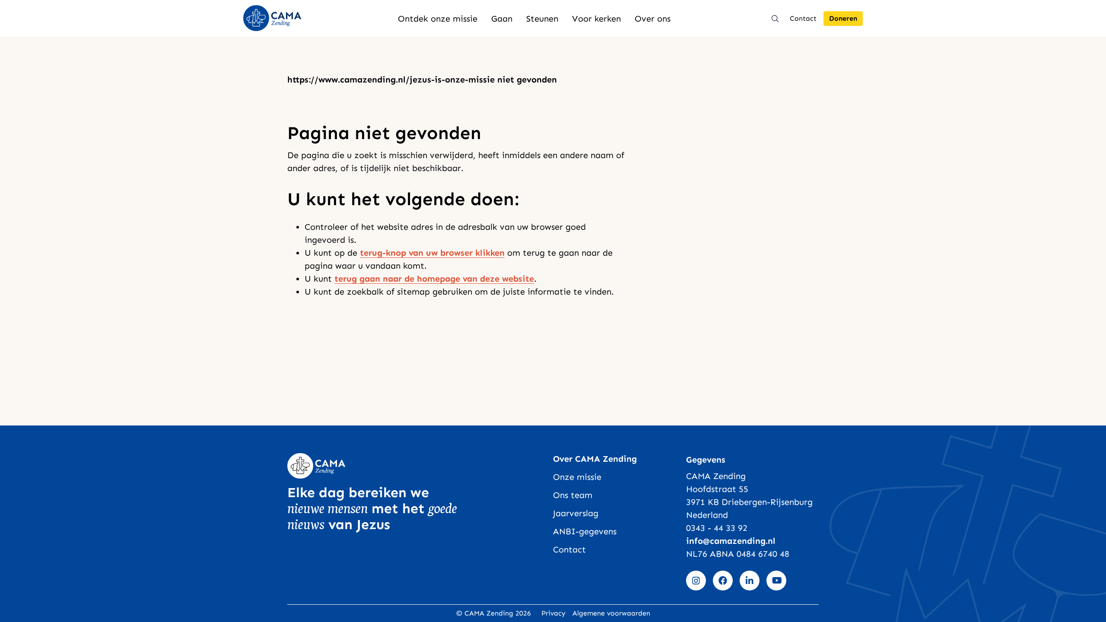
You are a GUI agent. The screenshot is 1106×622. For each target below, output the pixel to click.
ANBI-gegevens (585, 531)
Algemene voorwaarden (611, 613)
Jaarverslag (575, 513)
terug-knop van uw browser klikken (432, 253)
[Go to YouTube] (776, 580)
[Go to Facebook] (723, 580)
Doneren (843, 18)
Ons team (572, 495)
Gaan (501, 18)
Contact (803, 18)
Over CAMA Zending (595, 459)
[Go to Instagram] (696, 580)
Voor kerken (596, 18)
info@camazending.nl (730, 541)
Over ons (653, 18)
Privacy (553, 613)
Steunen (542, 18)
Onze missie (577, 477)
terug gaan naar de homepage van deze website (434, 278)
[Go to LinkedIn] (750, 580)
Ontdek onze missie (437, 18)
